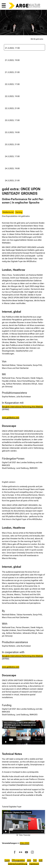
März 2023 (24, 843)
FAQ (35, 860)
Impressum (34, 863)
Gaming (19, 212)
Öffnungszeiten (18, 860)
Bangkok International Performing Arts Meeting (22, 406)
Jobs (29, 860)
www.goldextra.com (10, 417)
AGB (41, 860)
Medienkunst (8, 212)
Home (7, 860)
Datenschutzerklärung (17, 863)
